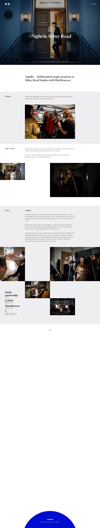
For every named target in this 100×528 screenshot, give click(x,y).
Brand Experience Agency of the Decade (50, 522)
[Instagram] (9, 4)
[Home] (50, 4)
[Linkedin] (6, 4)
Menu (92, 4)
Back (50, 330)
